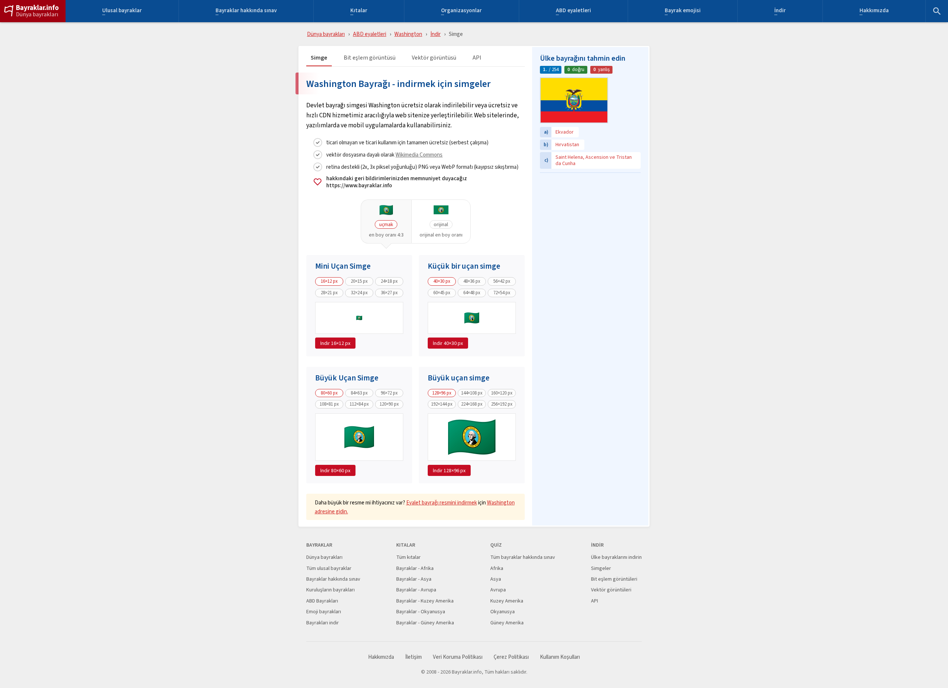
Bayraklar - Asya (413, 579)
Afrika (496, 568)
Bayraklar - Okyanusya (420, 611)
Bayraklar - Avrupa (416, 590)
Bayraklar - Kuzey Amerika (425, 601)
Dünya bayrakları (37, 14)
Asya (495, 579)
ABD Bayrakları (322, 601)
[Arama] (937, 11)
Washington (408, 34)
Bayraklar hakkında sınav (246, 11)
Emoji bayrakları (323, 611)
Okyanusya (502, 611)
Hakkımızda (874, 11)
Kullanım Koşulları (560, 657)
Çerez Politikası (511, 657)
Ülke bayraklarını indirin (616, 557)
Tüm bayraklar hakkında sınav (522, 557)
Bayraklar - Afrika (415, 568)
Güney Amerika (507, 623)
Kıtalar (358, 11)
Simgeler (601, 568)
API (477, 58)
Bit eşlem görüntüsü (369, 58)
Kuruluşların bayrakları (330, 590)
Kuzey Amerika (506, 601)
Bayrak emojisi (683, 11)
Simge (319, 58)
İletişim (413, 657)
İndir (780, 11)
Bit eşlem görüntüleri (614, 579)
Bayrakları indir (322, 623)
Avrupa (498, 590)
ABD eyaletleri (573, 11)
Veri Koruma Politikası (458, 657)
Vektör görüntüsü (434, 58)
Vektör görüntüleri (611, 590)
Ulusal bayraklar (122, 11)
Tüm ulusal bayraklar (328, 568)
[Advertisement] (590, 223)
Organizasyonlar (461, 11)
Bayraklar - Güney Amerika (425, 623)
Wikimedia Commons (419, 155)
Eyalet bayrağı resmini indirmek (441, 502)
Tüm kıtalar (408, 557)
